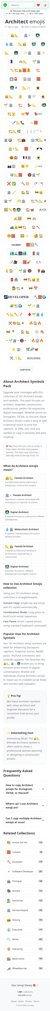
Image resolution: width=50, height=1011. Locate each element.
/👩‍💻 (43, 105)
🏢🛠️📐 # (38, 140)
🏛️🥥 (8, 140)
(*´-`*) (39, 183)
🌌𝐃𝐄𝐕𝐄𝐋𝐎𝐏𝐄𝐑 (16, 297)
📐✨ (26, 87)
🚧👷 (39, 192)
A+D (42, 209)
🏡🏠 (25, 192)
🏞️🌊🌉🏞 (18, 253)
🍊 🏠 (38, 236)
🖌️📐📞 (18, 122)
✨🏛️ (27, 52)
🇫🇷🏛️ (27, 157)
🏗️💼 (21, 140)
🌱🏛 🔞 (25, 270)
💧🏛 (9, 44)
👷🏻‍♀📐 (9, 96)
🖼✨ (24, 236)
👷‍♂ (20, 96)
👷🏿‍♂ (38, 157)
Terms (36, 1001)
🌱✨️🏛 (34, 305)
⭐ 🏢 (16, 349)
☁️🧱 (34, 122)
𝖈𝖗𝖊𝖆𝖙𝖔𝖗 (16, 244)
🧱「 (28, 148)
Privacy (28, 1001)
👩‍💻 (43, 44)
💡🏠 (9, 270)
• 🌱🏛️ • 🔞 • (16, 340)
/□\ (38, 262)
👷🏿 (38, 87)
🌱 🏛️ (8, 105)
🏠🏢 (27, 79)
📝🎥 (13, 262)
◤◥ (39, 148)
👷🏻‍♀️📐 (14, 35)
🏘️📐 (23, 61)
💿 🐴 (39, 331)
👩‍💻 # (13, 87)
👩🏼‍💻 (34, 44)
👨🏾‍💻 (16, 52)
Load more (25, 369)
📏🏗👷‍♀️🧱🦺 (20, 70)
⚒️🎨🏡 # (16, 323)
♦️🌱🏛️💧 (36, 314)
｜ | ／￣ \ (34, 131)
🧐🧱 (11, 236)
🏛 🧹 (11, 192)
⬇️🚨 (13, 79)
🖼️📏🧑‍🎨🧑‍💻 (12, 209)
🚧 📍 (10, 331)
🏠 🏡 (25, 331)
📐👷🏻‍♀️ (22, 44)
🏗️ (20, 105)
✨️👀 (38, 166)
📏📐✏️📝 (14, 314)
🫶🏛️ (21, 201)
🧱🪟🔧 (32, 244)
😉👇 (25, 166)
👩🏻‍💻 (38, 35)
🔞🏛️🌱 (34, 174)
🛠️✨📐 (15, 358)
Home (21, 1001)
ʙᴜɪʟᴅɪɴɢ (34, 358)
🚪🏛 (36, 253)
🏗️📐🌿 (14, 131)
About (14, 1001)
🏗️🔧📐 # (38, 201)
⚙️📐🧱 (16, 174)
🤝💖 (25, 113)
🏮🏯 (14, 279)
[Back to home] (4, 5)
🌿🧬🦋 (32, 349)
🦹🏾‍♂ (11, 61)
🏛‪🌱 (8, 201)
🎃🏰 (13, 157)
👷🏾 (43, 96)
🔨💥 (25, 183)
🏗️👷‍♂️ (11, 113)
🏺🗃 (41, 270)
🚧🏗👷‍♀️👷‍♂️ (31, 279)
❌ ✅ (11, 183)
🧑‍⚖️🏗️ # (17, 288)
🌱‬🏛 (36, 61)
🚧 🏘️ (31, 218)
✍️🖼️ (18, 218)
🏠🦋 (30, 209)
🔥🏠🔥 (35, 323)
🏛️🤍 (32, 96)
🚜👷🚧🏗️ (18, 227)
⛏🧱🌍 (40, 297)
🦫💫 (31, 105)
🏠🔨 (36, 227)
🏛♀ (27, 35)
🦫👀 (38, 113)
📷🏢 (11, 166)
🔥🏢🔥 (37, 340)
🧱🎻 (27, 262)
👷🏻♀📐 (13, 148)
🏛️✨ (41, 52)
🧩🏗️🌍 (16, 305)
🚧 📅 (33, 288)
